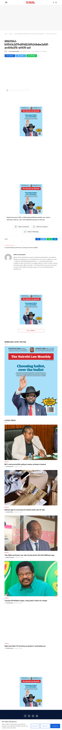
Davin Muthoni (9, 466)
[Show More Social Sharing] (38, 55)
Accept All (55, 726)
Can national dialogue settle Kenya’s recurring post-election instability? (21, 247)
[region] (31, 724)
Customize (34, 726)
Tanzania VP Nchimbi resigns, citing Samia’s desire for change (26, 600)
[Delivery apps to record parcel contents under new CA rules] (31, 487)
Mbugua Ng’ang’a (10, 557)
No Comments (36, 51)
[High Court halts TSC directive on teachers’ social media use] (31, 624)
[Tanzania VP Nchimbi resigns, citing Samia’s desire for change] (31, 578)
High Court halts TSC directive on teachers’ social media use (25, 646)
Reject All (44, 726)
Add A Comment (31, 330)
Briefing (7, 461)
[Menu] (6, 2)
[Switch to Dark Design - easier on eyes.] (53, 2)
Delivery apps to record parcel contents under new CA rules (25, 510)
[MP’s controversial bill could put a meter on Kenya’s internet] (31, 442)
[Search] (56, 2)
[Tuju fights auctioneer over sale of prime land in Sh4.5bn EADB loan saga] (31, 533)
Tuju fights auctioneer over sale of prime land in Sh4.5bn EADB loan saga (29, 555)
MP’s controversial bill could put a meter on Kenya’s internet (25, 464)
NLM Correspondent (14, 51)
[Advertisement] (31, 17)
